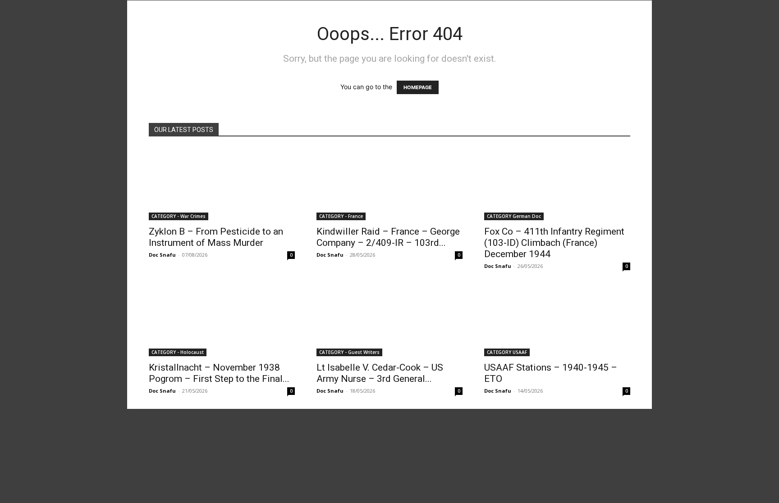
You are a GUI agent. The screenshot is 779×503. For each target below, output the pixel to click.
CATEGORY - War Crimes (178, 216)
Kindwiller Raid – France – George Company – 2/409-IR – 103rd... (388, 237)
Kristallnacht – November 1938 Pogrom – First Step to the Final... (219, 373)
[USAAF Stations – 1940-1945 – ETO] (557, 320)
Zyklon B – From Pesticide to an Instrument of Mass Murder (216, 237)
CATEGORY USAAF (507, 352)
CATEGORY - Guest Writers (349, 352)
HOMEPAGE (417, 87)
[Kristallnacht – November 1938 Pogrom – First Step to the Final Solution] (222, 320)
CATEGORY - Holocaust (177, 352)
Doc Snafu (162, 254)
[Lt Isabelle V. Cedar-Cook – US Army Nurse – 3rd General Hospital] (389, 320)
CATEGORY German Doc (514, 216)
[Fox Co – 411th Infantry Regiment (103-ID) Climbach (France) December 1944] (557, 184)
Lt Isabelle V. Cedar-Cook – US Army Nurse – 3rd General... (379, 373)
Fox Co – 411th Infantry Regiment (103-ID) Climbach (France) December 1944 (554, 242)
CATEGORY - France (341, 216)
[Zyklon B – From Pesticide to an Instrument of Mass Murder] (222, 184)
